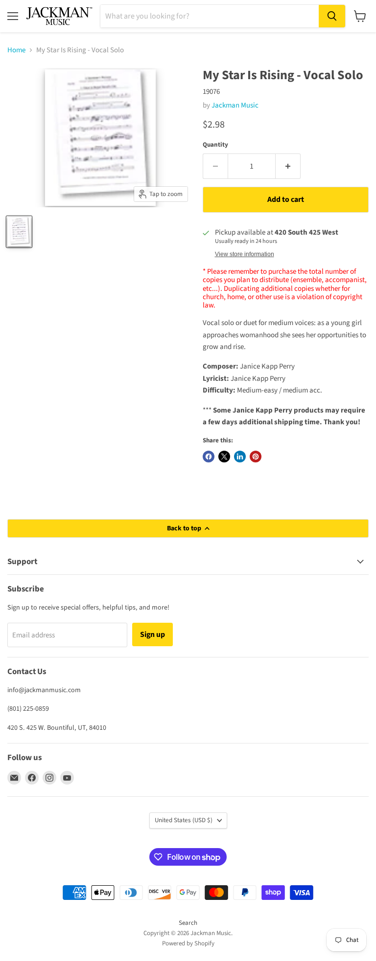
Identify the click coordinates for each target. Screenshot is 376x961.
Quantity (215, 145)
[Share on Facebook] (208, 456)
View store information (244, 254)
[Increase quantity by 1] (288, 166)
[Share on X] (224, 456)
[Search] (332, 16)
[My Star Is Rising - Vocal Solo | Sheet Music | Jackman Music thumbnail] (19, 231)
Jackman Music (235, 105)
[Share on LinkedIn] (240, 456)
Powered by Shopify (188, 943)
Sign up (152, 634)
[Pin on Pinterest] (255, 456)
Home (16, 50)
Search (188, 922)
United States (183, 820)
